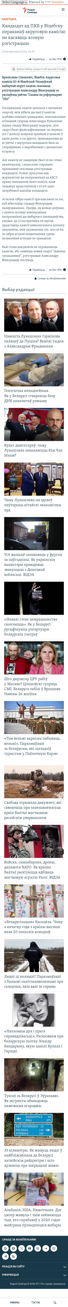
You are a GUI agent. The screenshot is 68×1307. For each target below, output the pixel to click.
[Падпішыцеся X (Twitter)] (21, 1248)
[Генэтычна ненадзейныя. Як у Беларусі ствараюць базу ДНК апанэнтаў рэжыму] (34, 369)
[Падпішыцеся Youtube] (29, 1248)
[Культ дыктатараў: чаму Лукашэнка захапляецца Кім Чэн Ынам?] (34, 424)
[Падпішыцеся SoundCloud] (45, 1248)
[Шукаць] (55, 1302)
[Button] (37, 59)
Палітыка (9, 19)
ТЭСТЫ (35, 1302)
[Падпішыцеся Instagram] (54, 1248)
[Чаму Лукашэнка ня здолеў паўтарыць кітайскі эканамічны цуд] (34, 479)
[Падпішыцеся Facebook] (13, 1248)
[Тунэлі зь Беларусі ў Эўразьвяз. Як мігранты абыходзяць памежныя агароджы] (34, 1074)
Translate (57, 2)
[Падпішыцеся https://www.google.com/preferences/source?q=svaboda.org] (5, 1248)
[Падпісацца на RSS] (13, 1256)
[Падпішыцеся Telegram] (5, 1256)
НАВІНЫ (14, 1302)
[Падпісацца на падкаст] (37, 1248)
